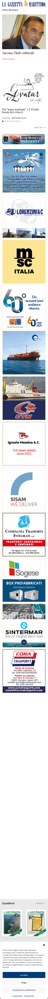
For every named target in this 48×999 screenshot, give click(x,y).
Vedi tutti (38, 127)
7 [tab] (17, 121)
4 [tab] (10, 121)
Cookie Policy (18, 996)
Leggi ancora (24, 113)
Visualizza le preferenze (24, 990)
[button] (44, 945)
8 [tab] (19, 121)
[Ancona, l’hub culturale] (24, 31)
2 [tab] (5, 121)
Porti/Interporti (8, 59)
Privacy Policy (29, 996)
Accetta (24, 975)
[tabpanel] (24, 113)
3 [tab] (7, 121)
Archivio (39, 903)
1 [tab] (2, 121)
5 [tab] (12, 121)
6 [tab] (14, 121)
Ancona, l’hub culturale (18, 53)
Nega (24, 982)
